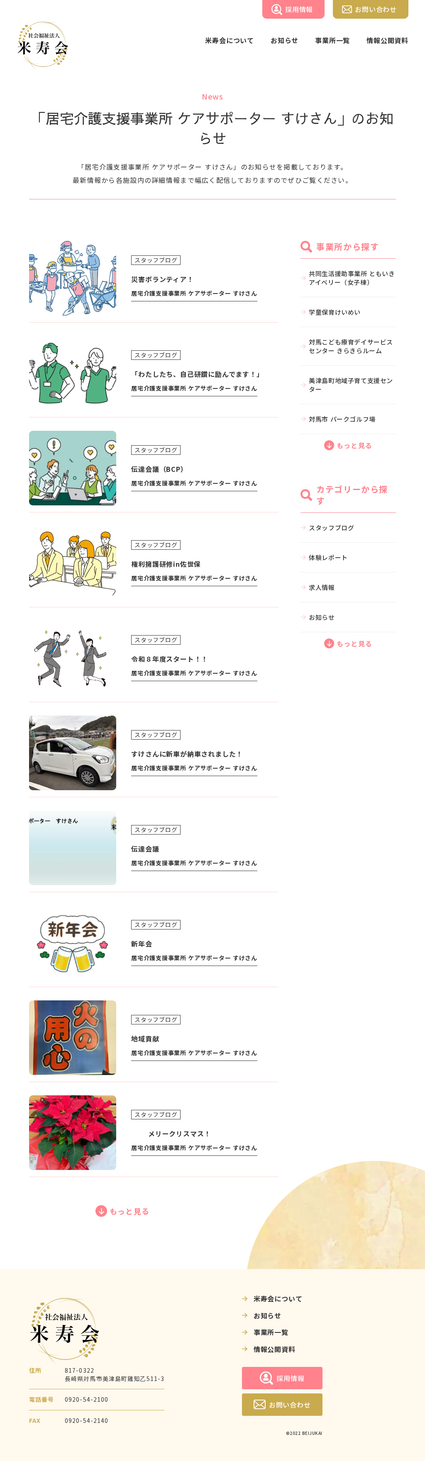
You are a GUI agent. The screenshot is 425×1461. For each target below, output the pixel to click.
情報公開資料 (387, 40)
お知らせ (284, 40)
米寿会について (229, 40)
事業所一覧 (332, 40)
